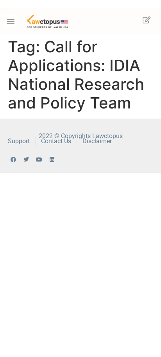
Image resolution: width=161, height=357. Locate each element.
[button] (10, 20)
